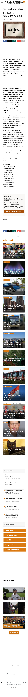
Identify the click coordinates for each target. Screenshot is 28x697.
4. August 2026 (8, 399)
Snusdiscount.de (11, 684)
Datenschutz (22, 673)
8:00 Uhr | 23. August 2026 (13, 501)
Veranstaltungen (11, 535)
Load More (14, 459)
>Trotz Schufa (10, 682)
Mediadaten (15, 673)
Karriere (3, 673)
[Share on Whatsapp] (14, 41)
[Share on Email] (19, 41)
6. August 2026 (8, 364)
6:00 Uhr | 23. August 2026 (13, 517)
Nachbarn (6, 262)
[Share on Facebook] (5, 41)
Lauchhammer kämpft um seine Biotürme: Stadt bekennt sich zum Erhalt (13, 306)
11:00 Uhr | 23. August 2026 (13, 478)
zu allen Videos (14, 632)
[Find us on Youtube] (15, 687)
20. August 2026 (9, 293)
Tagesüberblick (10, 530)
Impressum (8, 673)
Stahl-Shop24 (23, 682)
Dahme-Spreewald (9, 315)
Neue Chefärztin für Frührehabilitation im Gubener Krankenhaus (13, 431)
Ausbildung (7, 404)
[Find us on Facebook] (11, 687)
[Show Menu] (2, 2)
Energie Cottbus (10, 545)
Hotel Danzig (18, 684)
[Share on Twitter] (9, 41)
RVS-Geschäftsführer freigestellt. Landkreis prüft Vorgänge (13, 324)
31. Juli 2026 (8, 435)
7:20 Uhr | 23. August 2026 (13, 509)
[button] (14, 593)
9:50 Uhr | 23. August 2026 (13, 486)
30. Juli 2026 (8, 453)
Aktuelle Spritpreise (12, 549)
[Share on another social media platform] (23, 41)
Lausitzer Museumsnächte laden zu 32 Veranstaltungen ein (13, 360)
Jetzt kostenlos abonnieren (14, 211)
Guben (5, 422)
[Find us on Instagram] (13, 687)
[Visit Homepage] (15, 2)
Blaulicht (6, 279)
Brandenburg (7, 244)
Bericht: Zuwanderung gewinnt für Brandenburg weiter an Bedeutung (13, 395)
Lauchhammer (7, 297)
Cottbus (6, 351)
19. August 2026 (9, 328)
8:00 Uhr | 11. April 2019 (8, 19)
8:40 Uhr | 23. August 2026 (13, 493)
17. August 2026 (9, 346)
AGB (14, 674)
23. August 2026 (9, 257)
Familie (6, 440)
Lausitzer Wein (17, 682)
